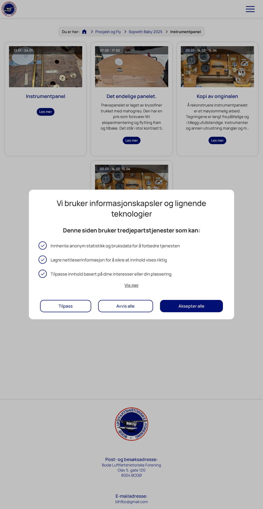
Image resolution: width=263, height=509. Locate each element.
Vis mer (131, 285)
